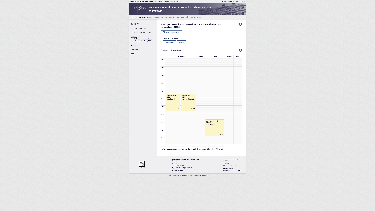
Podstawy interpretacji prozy (143, 39)
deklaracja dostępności (231, 166)
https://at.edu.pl (178, 170)
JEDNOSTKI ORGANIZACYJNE (141, 33)
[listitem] (140, 17)
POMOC (133, 54)
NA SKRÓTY (135, 24)
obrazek (181, 42)
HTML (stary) (169, 42)
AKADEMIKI (135, 50)
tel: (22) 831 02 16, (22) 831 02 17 (183, 168)
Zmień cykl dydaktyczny (173, 32)
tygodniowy (166, 50)
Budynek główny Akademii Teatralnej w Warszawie (207, 149)
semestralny (177, 50)
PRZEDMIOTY (135, 37)
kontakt (227, 163)
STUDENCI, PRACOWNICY (139, 28)
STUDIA (133, 45)
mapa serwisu (229, 168)
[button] (240, 50)
